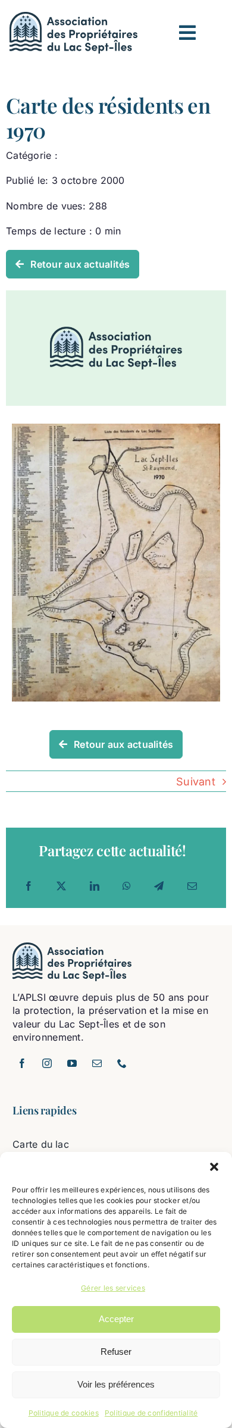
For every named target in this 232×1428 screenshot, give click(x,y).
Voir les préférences (116, 1384)
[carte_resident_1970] (116, 428)
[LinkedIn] (94, 886)
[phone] (121, 1063)
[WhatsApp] (127, 886)
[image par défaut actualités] (116, 295)
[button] (214, 1167)
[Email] (192, 886)
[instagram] (47, 1063)
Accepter (116, 1319)
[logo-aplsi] (73, 17)
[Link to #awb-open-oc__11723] (187, 32)
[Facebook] (28, 886)
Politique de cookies (64, 1412)
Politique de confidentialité (151, 1412)
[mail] (96, 1063)
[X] (61, 886)
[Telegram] (159, 886)
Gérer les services (113, 1287)
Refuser (116, 1351)
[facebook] (22, 1063)
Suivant (195, 781)
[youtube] (71, 1063)
